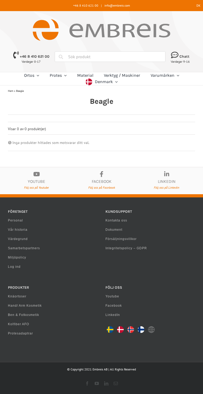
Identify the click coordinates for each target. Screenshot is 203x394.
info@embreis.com (117, 5)
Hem (10, 91)
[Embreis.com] (101, 21)
